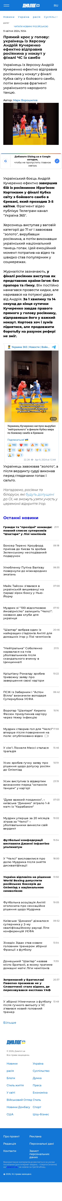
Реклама (35, 1136)
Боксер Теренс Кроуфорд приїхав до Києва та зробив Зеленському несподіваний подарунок (25, 551)
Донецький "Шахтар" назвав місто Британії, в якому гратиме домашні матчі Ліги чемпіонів (28, 965)
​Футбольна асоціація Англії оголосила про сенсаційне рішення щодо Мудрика (24, 906)
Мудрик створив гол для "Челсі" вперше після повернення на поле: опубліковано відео (28, 732)
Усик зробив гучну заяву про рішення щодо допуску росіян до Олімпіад (26, 766)
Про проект (11, 1136)
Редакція (9, 1143)
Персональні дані (41, 1143)
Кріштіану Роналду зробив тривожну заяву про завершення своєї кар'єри (24, 677)
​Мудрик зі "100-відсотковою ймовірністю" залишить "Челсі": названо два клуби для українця (27, 613)
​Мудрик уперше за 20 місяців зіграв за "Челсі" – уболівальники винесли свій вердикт (26, 823)
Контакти (9, 1151)
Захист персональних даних (39, 1154)
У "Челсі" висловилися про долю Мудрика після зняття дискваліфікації (24, 862)
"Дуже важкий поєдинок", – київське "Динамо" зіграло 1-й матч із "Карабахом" (26, 803)
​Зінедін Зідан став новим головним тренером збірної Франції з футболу (25, 946)
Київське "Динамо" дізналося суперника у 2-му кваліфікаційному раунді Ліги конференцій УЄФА (26, 926)
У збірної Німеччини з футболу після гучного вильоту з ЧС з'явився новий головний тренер (27, 1007)
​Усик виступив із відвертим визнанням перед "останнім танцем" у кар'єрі (25, 785)
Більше (9, 1022)
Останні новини (20, 517)
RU (56, 5)
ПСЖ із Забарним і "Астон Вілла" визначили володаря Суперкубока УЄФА (24, 695)
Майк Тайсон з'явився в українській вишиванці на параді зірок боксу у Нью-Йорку (23, 591)
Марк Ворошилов (25, 100)
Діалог (6, 23)
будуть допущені (40, 494)
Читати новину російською (31, 26)
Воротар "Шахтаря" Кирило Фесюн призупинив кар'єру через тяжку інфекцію (25, 714)
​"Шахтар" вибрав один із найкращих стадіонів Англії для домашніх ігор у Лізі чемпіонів (27, 633)
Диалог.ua (12, 1167)
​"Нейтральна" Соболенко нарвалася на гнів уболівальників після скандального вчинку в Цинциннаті (22, 655)
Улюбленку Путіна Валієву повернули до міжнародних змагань (25, 571)
